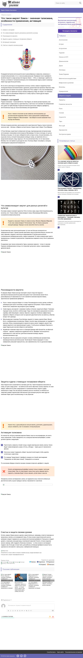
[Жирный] (8, 611)
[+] (31, 610)
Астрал (61, 44)
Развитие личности (65, 104)
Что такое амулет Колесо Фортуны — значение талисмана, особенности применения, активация (7, 585)
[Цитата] (22, 611)
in (21, 656)
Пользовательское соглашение (73, 652)
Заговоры (62, 70)
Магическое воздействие (67, 78)
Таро (60, 121)
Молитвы (62, 87)
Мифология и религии (66, 83)
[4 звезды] (22, 562)
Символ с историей (7, 30)
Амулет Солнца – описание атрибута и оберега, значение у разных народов (47, 583)
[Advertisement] (27, 193)
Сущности (62, 117)
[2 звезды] (10, 562)
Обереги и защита (65, 95)
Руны (60, 108)
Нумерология (63, 91)
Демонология (63, 61)
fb (18, 656)
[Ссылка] (26, 611)
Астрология (63, 48)
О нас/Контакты (51, 652)
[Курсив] (11, 611)
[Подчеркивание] (13, 611)
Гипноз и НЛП (63, 57)
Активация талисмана (8, 42)
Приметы (62, 100)
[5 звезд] (3, 563)
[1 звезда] (4, 562)
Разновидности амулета (9, 36)
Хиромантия (63, 130)
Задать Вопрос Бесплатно (9, 10)
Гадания (61, 53)
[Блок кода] (24, 611)
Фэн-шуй (62, 126)
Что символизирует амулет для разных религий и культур (19, 33)
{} (28, 610)
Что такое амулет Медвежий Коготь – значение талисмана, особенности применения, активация (34, 585)
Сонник (61, 113)
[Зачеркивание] (15, 611)
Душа (61, 65)
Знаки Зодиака (64, 74)
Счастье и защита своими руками (12, 45)
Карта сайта (60, 652)
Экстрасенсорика (65, 134)
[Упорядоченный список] (17, 611)
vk (25, 656)
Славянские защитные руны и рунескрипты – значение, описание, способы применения (69, 217)
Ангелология (63, 40)
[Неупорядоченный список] (20, 611)
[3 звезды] (16, 562)
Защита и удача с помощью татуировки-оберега (16, 39)
